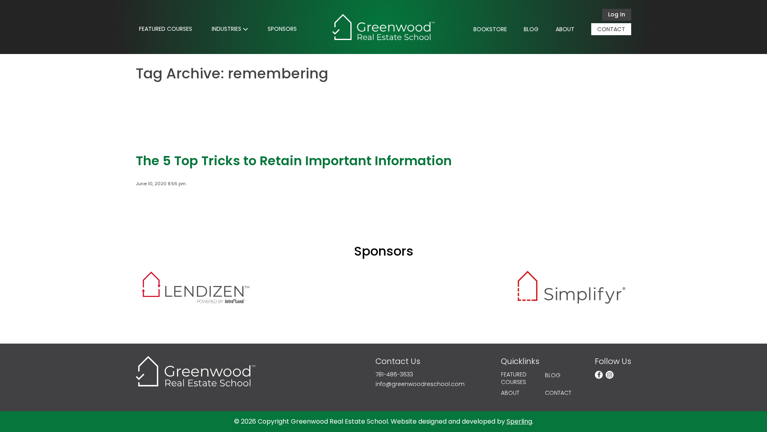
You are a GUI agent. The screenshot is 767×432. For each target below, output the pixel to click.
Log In (616, 14)
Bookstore (490, 29)
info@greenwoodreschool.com (420, 384)
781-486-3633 (394, 374)
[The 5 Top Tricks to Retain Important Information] (160, 138)
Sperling (519, 421)
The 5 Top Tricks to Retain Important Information (294, 161)
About (565, 29)
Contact (611, 29)
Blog (531, 29)
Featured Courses (165, 29)
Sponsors (282, 29)
